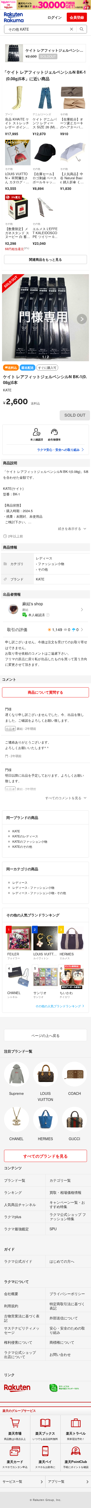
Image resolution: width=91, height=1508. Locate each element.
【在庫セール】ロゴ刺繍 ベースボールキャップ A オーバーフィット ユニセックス (45, 183)
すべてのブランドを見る (45, 1156)
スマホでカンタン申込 (15, 1464)
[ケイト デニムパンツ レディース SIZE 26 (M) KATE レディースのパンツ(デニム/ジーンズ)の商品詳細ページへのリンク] (45, 98)
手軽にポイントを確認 (75, 1464)
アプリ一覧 (56, 1481)
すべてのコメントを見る (63, 797)
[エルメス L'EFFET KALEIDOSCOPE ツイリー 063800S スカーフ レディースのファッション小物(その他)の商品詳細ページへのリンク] (45, 207)
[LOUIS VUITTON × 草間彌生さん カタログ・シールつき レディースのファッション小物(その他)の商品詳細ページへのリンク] (18, 152)
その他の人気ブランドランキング (58, 1006)
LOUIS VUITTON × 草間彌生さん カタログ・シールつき (17, 179)
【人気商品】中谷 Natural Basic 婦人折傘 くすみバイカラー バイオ (72, 181)
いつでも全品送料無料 (45, 1436)
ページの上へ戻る (45, 1035)
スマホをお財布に (45, 1464)
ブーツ (9, 114)
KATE (7, 390)
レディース (44, 558)
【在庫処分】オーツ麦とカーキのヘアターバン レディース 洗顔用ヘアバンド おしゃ (72, 129)
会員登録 (77, 17)
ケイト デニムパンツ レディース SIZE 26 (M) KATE (45, 125)
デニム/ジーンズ (42, 114)
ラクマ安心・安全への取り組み (58, 449)
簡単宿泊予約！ (76, 1436)
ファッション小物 (51, 563)
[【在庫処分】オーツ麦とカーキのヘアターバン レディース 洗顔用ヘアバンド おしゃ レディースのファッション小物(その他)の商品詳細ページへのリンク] (73, 98)
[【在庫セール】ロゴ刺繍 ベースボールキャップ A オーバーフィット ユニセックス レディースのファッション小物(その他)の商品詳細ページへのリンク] (45, 152)
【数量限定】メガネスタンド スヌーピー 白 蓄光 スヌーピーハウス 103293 (17, 236)
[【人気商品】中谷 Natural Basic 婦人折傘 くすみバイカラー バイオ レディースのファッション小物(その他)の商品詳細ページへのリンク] (73, 152)
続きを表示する (69, 528)
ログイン (55, 17)
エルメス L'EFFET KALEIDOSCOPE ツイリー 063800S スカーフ (45, 234)
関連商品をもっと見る (45, 259)
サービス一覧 (12, 1481)
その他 (64, 114)
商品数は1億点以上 (15, 1436)
